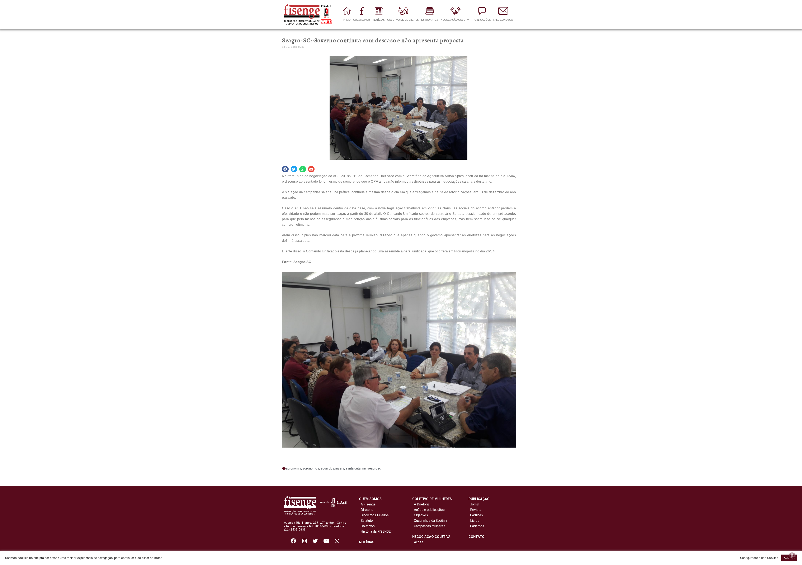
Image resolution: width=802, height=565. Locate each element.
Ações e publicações (428, 510)
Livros (474, 521)
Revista (475, 510)
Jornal (474, 504)
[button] (285, 169)
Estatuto (366, 521)
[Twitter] (315, 541)
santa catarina (356, 468)
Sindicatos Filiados (374, 515)
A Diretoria (420, 504)
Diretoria (366, 510)
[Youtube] (326, 541)
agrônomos (311, 468)
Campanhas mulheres (428, 526)
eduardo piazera (332, 468)
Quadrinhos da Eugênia (429, 521)
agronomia (293, 468)
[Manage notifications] (792, 555)
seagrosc (374, 468)
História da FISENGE (375, 531)
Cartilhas (476, 515)
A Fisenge (367, 504)
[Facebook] (293, 541)
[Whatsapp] (337, 541)
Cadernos (477, 526)
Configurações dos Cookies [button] (759, 558)
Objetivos (367, 526)
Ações (417, 542)
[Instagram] (304, 541)
